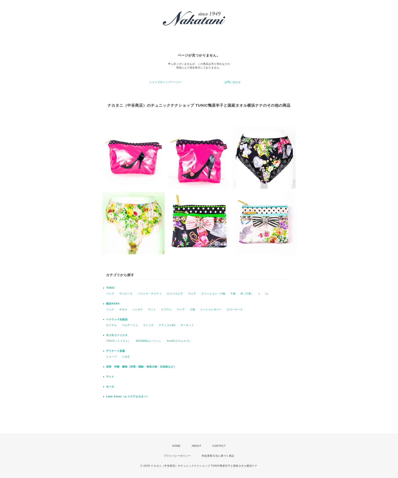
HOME (176, 445)
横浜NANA (113, 303)
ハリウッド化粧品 (117, 319)
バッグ (110, 293)
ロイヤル (111, 325)
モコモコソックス (117, 335)
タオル (123, 309)
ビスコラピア (175, 293)
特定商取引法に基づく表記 (218, 455)
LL (267, 293)
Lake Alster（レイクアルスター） (127, 396)
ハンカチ (137, 309)
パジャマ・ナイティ (150, 293)
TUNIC (110, 287)
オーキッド (187, 325)
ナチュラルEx (167, 325)
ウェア (192, 293)
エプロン (166, 309)
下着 (233, 293)
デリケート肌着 (115, 350)
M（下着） (247, 293)
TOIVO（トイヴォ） (118, 340)
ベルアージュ (130, 325)
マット (152, 309)
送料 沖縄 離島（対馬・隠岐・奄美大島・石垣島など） (141, 366)
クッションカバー (211, 309)
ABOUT (196, 445)
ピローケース (235, 309)
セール (110, 386)
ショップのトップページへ (165, 82)
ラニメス (148, 325)
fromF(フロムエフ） (179, 340)
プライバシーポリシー (177, 455)
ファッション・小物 (213, 293)
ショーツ (111, 356)
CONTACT (219, 445)
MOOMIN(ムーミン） (149, 340)
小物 (192, 309)
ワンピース (126, 293)
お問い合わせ (232, 82)
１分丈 (126, 356)
